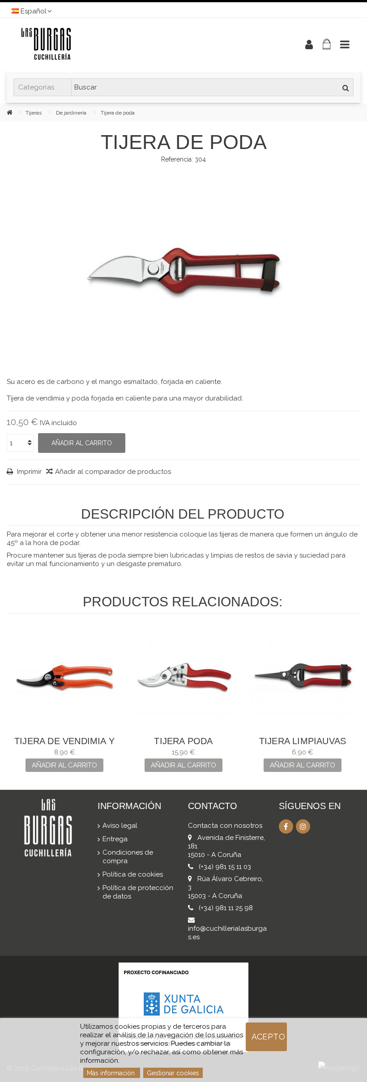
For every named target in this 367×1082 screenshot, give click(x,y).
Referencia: (177, 159)
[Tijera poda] (183, 677)
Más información (112, 1073)
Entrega (115, 839)
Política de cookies (132, 874)
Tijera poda (183, 741)
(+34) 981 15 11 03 (225, 867)
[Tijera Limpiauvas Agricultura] (302, 677)
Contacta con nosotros (225, 826)
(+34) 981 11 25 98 (226, 908)
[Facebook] (286, 826)
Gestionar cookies (173, 1073)
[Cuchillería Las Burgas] (145, 44)
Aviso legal (119, 826)
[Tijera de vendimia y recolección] (64, 677)
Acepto (268, 1036)
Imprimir (28, 472)
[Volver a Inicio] (16, 112)
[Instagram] (303, 826)
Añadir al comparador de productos (113, 472)
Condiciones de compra (127, 856)
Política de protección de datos (137, 892)
